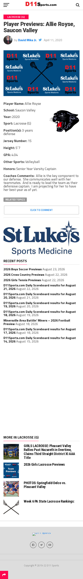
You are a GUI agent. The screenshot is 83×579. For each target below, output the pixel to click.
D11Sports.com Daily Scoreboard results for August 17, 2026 (39, 331)
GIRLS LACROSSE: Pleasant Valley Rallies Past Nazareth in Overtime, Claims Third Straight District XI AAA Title (49, 452)
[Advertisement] (41, 390)
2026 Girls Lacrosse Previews (44, 464)
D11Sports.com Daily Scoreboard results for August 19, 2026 (39, 305)
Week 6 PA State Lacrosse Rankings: (49, 501)
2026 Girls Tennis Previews (22, 280)
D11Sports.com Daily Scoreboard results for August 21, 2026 (39, 287)
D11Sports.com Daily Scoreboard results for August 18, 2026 (39, 313)
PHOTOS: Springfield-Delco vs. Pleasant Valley (45, 485)
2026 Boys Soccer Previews (22, 269)
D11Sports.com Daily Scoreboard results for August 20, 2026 (39, 296)
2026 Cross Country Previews (23, 274)
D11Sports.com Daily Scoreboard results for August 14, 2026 (39, 339)
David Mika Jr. (27, 40)
